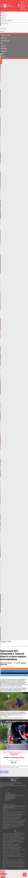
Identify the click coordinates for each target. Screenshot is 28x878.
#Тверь (17, 767)
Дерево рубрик (9, 798)
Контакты (8, 799)
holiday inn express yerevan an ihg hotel (10, 782)
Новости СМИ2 (4, 771)
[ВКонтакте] (14, 671)
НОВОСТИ (4, 62)
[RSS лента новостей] (12, 763)
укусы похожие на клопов (7, 784)
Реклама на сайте (10, 794)
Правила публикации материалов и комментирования (15, 796)
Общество (5, 641)
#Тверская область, (10, 767)
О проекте (8, 793)
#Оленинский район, (5, 765)
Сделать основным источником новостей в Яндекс (14, 752)
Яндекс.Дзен (14, 754)
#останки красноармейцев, (17, 765)
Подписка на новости (14, 760)
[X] (14, 673)
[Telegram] (14, 675)
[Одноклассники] (14, 669)
